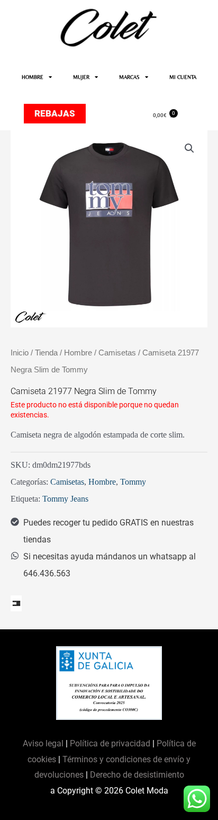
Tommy (133, 481)
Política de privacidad (110, 743)
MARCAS (129, 77)
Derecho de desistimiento (137, 775)
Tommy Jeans (65, 498)
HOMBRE (32, 77)
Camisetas (117, 353)
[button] (189, 148)
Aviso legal (44, 743)
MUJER (81, 77)
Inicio (20, 353)
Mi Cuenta (182, 77)
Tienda (46, 353)
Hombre (78, 353)
